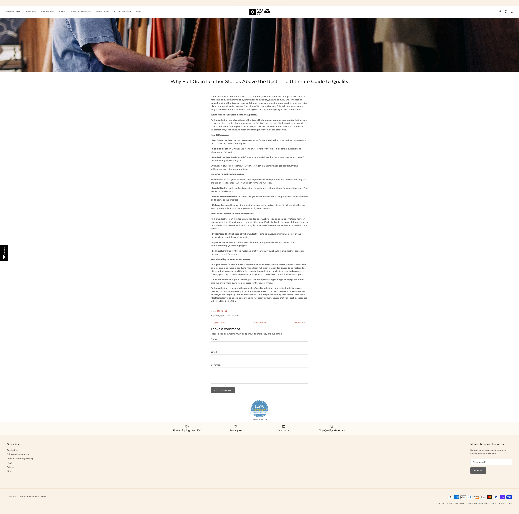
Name (214, 339)
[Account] (499, 11)
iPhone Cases (47, 11)
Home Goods (102, 11)
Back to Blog (259, 322)
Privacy (10, 467)
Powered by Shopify (37, 496)
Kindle (62, 11)
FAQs (9, 462)
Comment (216, 365)
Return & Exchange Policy (20, 458)
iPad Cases (31, 11)
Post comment (222, 390)
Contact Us (12, 450)
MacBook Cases (12, 11)
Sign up (478, 470)
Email (214, 352)
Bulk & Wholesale (122, 11)
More (138, 11)
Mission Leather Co (20, 496)
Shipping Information (18, 454)
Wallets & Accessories (81, 11)
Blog (9, 471)
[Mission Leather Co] (259, 11)
